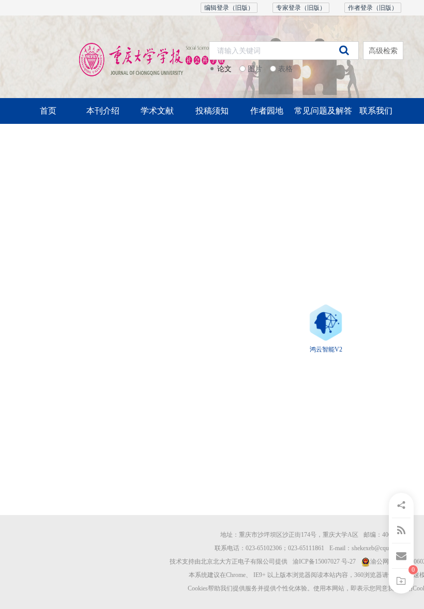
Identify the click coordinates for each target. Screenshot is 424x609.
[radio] (220, 69)
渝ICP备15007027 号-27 (324, 561)
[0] (401, 581)
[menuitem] (48, 111)
